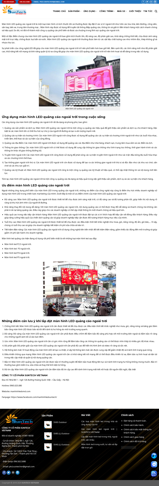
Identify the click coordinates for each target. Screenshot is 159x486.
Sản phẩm (74, 11)
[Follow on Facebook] (143, 2)
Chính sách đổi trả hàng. (135, 441)
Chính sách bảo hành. (134, 425)
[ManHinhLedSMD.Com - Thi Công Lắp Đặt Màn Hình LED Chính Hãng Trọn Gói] (14, 11)
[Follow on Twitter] (147, 2)
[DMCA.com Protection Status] (128, 447)
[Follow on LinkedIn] (155, 2)
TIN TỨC (147, 11)
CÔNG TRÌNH (106, 11)
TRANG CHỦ (59, 11)
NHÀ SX (121, 11)
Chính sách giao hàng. (134, 437)
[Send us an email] (151, 2)
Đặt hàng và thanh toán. (135, 420)
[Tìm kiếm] (156, 11)
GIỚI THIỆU (135, 11)
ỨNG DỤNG (89, 11)
